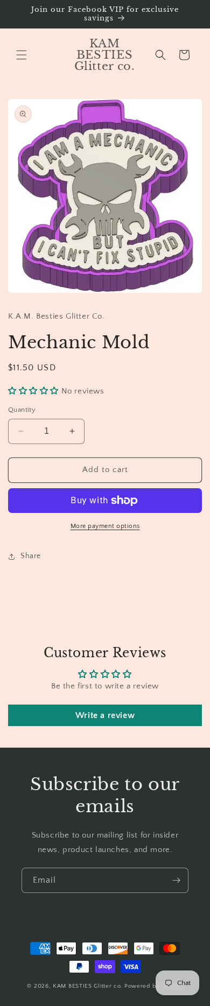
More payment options (105, 526)
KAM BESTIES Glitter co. (88, 986)
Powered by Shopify (153, 986)
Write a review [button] (105, 715)
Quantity (22, 409)
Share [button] (30, 556)
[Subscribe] (176, 880)
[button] (21, 55)
